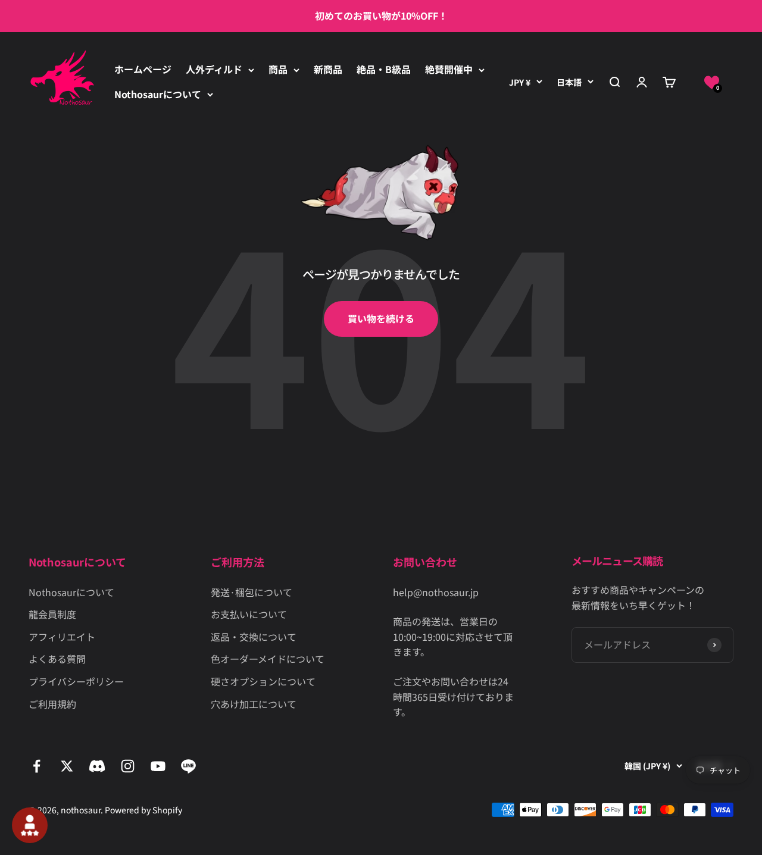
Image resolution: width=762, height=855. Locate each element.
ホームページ (142, 69)
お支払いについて (249, 614)
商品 (278, 69)
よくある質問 (57, 659)
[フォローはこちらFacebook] (37, 766)
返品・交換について (253, 636)
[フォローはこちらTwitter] (67, 766)
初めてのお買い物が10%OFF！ (381, 15)
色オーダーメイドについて (267, 659)
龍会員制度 (52, 614)
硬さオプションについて (263, 681)
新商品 (328, 69)
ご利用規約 (52, 704)
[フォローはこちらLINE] (188, 766)
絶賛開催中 (449, 69)
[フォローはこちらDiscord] (97, 766)
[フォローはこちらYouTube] (158, 766)
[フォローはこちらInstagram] (128, 766)
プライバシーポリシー (76, 681)
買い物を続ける (381, 318)
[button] (711, 82)
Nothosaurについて (157, 94)
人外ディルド (214, 69)
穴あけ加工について (253, 704)
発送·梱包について (251, 592)
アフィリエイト (62, 636)
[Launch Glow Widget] (30, 825)
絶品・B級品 (384, 69)
